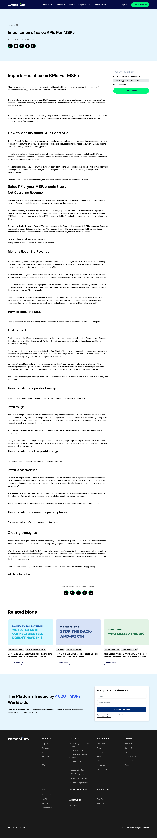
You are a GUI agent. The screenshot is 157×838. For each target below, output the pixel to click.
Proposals (45, 744)
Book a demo (131, 91)
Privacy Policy (130, 757)
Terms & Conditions (104, 717)
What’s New (101, 765)
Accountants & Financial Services (78, 756)
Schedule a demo (16, 574)
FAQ (98, 761)
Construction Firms (76, 761)
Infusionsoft (73, 795)
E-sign (44, 761)
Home (10, 25)
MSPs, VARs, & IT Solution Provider (79, 745)
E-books (100, 752)
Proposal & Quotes (76, 770)
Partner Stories (102, 769)
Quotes (44, 752)
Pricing (72, 5)
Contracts (45, 748)
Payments (45, 757)
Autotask (45, 803)
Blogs (18, 25)
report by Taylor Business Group (24, 226)
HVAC (71, 766)
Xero (71, 810)
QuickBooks (73, 805)
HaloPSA (45, 799)
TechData (100, 799)
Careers (128, 752)
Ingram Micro (102, 795)
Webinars (100, 757)
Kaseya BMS (46, 795)
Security (128, 765)
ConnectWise (47, 808)
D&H (99, 808)
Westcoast (101, 803)
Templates (101, 744)
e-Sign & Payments (76, 774)
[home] (17, 4)
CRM (43, 765)
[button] (47, 5)
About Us (128, 744)
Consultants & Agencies (78, 750)
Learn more (15, 663)
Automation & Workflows (78, 778)
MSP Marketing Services (78, 783)
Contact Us (129, 748)
